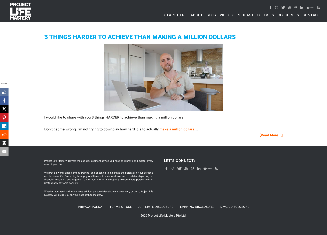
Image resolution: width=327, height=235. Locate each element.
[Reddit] (4, 134)
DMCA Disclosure (234, 206)
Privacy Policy (90, 206)
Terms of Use (121, 206)
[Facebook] (4, 100)
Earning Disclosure (197, 206)
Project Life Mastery (20, 11)
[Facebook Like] (4, 92)
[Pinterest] (4, 117)
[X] (4, 109)
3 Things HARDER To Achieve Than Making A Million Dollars (140, 37)
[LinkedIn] (4, 126)
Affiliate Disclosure (155, 206)
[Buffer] (4, 143)
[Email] (4, 151)
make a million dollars (177, 129)
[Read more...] (271, 136)
